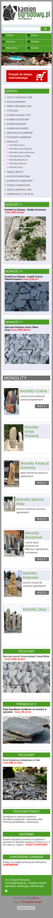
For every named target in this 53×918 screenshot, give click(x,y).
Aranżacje (10, 41)
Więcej (42, 406)
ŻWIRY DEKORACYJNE (19, 106)
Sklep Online (12, 48)
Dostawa (35, 41)
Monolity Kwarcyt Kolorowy (22, 152)
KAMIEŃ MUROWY (16, 124)
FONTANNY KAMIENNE (19, 137)
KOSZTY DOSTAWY (36, 844)
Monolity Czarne (17, 145)
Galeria (34, 35)
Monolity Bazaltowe (19, 160)
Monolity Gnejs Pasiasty (21, 149)
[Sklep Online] (27, 81)
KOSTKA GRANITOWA (18, 176)
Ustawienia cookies (26, 908)
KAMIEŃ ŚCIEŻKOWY (18, 119)
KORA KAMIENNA (16, 102)
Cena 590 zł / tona (12, 763)
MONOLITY (13, 141)
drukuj (6, 891)
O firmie (9, 35)
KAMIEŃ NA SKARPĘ (18, 128)
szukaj (45, 28)
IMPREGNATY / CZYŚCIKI (20, 194)
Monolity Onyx (16, 167)
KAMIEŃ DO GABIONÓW (20, 181)
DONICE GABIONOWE (18, 185)
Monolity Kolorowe (18, 163)
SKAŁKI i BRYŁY (15, 172)
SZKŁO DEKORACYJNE (19, 189)
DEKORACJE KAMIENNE (20, 133)
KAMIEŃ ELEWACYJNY (19, 115)
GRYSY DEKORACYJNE (19, 97)
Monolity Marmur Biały (20, 156)
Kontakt (34, 48)
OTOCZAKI (12, 110)
